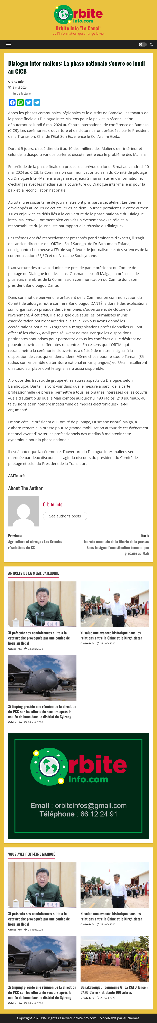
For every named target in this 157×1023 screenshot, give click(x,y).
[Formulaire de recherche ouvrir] (151, 44)
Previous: (35, 541)
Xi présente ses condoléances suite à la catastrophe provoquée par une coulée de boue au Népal (39, 638)
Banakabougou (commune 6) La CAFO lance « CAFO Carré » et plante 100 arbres (114, 989)
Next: (116, 544)
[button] (8, 44)
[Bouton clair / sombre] (143, 44)
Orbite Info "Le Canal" (78, 28)
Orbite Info (16, 81)
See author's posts (65, 516)
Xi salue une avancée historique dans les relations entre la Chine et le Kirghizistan (111, 635)
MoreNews (108, 1018)
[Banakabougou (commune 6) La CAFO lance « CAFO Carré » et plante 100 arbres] (115, 959)
